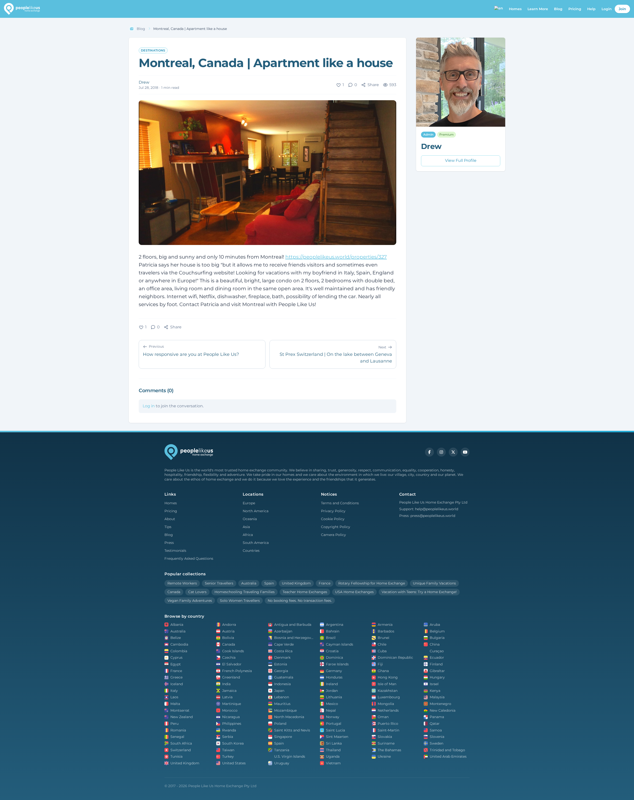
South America (256, 542)
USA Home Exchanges (354, 592)
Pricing (574, 9)
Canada (173, 592)
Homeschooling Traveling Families (244, 592)
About (169, 519)
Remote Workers (182, 583)
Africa (248, 535)
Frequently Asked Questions (188, 558)
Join (622, 9)
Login (607, 9)
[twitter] (453, 452)
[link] (190, 28)
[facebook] (429, 452)
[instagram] (441, 452)
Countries (251, 550)
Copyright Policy (335, 527)
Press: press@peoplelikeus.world (427, 515)
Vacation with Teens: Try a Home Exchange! (419, 592)
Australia (248, 583)
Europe (249, 503)
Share (373, 84)
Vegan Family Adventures (189, 600)
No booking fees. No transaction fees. (300, 600)
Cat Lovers (197, 592)
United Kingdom (296, 583)
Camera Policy (333, 535)
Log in (149, 406)
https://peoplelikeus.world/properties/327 (336, 257)
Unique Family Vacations (434, 583)
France (324, 583)
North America (255, 511)
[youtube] (465, 452)
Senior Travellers (219, 583)
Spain (269, 583)
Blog (558, 9)
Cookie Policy (332, 519)
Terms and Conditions (340, 503)
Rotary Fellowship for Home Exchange (371, 583)
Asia (246, 527)
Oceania (250, 519)
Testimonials (175, 550)
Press (169, 542)
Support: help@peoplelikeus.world (428, 509)
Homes (170, 503)
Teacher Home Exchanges (305, 592)
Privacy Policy (333, 511)
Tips (167, 527)
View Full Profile (460, 160)
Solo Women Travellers (240, 600)
